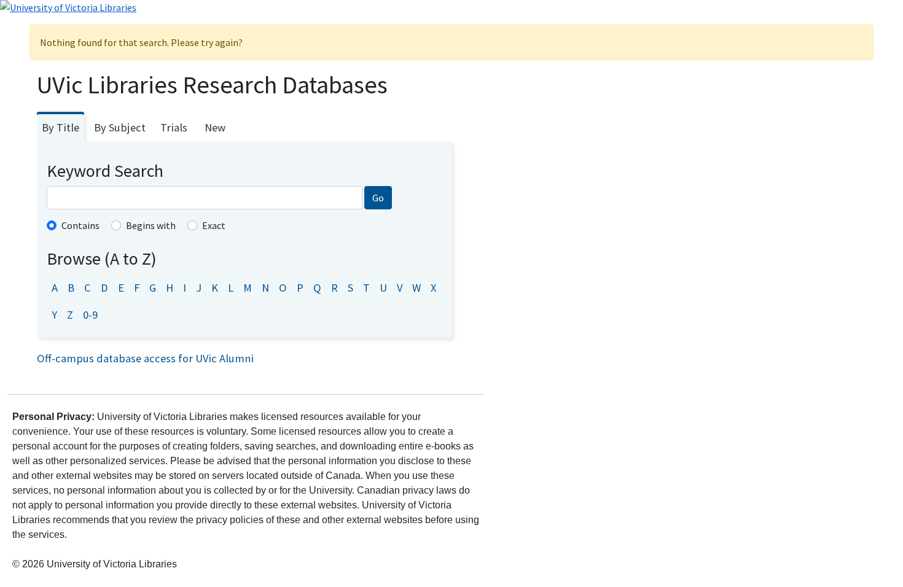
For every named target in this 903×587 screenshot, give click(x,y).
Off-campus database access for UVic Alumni (145, 358)
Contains (80, 225)
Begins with (151, 225)
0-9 (90, 315)
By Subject (120, 127)
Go (378, 198)
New (215, 127)
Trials (173, 127)
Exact (213, 225)
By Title (60, 127)
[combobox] (204, 197)
